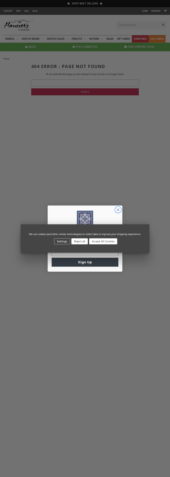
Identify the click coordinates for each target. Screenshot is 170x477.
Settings (62, 241)
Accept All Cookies (103, 241)
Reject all (79, 241)
